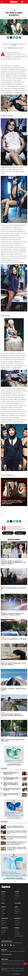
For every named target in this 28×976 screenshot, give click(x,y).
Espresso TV (18, 918)
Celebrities (17, 893)
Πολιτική (3, 895)
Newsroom (14, 17)
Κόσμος (2, 897)
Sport (2, 903)
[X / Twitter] (11, 37)
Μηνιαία (16, 913)
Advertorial (3, 930)
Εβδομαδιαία (17, 911)
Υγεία (2, 911)
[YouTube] (11, 945)
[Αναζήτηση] (26, 2)
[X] (8, 945)
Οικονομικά (3, 922)
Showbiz (17, 891)
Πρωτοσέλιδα (4, 918)
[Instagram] (5, 945)
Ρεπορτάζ (3, 893)
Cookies (22, 970)
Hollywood (17, 895)
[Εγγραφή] (25, 964)
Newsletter (3, 932)
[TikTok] (14, 945)
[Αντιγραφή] (20, 37)
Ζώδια (16, 906)
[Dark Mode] (22, 2)
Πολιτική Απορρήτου (15, 970)
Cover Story (3, 899)
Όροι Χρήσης (17, 934)
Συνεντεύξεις (17, 922)
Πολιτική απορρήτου (19, 936)
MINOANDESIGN (16, 973)
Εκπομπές (17, 920)
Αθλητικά (3, 920)
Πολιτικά (3, 924)
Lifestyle (3, 906)
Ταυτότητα (17, 930)
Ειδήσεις (3, 891)
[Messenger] (17, 37)
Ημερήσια (17, 909)
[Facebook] (8, 37)
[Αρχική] (6, 887)
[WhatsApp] (14, 37)
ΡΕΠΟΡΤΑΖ (14, 10)
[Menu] (2, 2)
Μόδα (2, 915)
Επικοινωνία (17, 932)
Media (16, 897)
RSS (2, 934)
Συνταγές (3, 913)
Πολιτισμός (18, 903)
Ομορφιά (3, 909)
